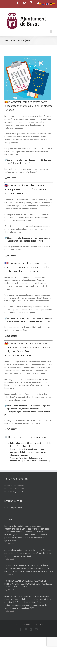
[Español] (53, 3)
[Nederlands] (43, 3)
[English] (45, 3)
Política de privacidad (13, 507)
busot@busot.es (17, 491)
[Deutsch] (51, 3)
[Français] (48, 3)
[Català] (40, 3)
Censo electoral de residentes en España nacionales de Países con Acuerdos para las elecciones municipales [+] (28, 452)
